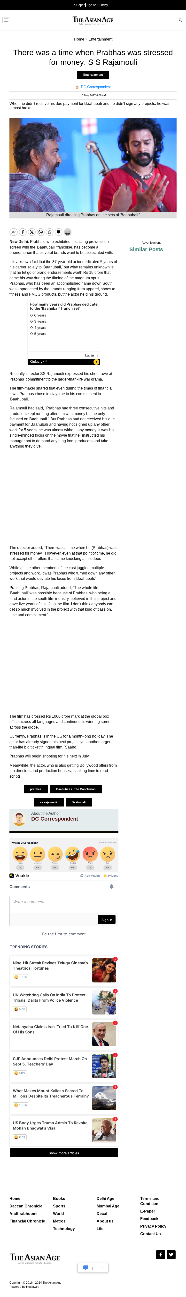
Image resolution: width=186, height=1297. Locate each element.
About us (105, 1221)
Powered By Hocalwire (24, 1287)
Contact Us (150, 1234)
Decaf (102, 1214)
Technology (64, 1229)
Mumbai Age (108, 1206)
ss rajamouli (49, 802)
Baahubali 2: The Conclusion (76, 789)
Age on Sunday (97, 5)
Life (100, 1229)
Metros (59, 1221)
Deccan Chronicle (25, 1206)
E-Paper (147, 1211)
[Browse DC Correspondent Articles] (19, 818)
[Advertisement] (63, 497)
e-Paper (79, 5)
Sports (59, 1206)
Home (14, 1199)
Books (59, 1199)
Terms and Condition (150, 1201)
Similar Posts (146, 249)
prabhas (36, 789)
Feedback (149, 1219)
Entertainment (93, 74)
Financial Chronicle (27, 1221)
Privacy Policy (153, 1226)
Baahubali (79, 802)
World (58, 1214)
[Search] (180, 21)
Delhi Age (105, 1199)
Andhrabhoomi (23, 1214)
